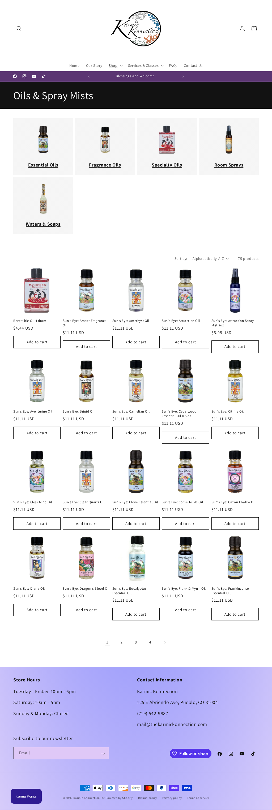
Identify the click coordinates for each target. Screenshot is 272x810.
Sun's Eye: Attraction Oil (181, 321)
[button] (19, 28)
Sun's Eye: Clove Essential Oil (135, 502)
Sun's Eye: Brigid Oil (79, 411)
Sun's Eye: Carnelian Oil (131, 411)
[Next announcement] (183, 76)
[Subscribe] (103, 753)
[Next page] (165, 642)
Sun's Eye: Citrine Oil (227, 411)
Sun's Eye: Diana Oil (29, 588)
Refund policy (147, 798)
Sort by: (181, 258)
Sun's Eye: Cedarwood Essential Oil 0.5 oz (179, 413)
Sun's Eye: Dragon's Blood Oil (86, 588)
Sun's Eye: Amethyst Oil (130, 321)
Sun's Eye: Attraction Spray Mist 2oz (232, 323)
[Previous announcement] (89, 76)
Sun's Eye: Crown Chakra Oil (233, 502)
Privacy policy (172, 798)
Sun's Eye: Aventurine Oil (32, 411)
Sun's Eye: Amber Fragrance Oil (85, 323)
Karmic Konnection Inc (89, 798)
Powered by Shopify (119, 798)
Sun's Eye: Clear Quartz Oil (83, 502)
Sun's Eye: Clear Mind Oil (32, 502)
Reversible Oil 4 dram (29, 321)
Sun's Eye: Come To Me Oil (182, 502)
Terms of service (198, 798)
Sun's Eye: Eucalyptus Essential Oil (129, 590)
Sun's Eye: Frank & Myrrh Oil (184, 588)
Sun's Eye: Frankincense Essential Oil (230, 590)
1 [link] (107, 642)
